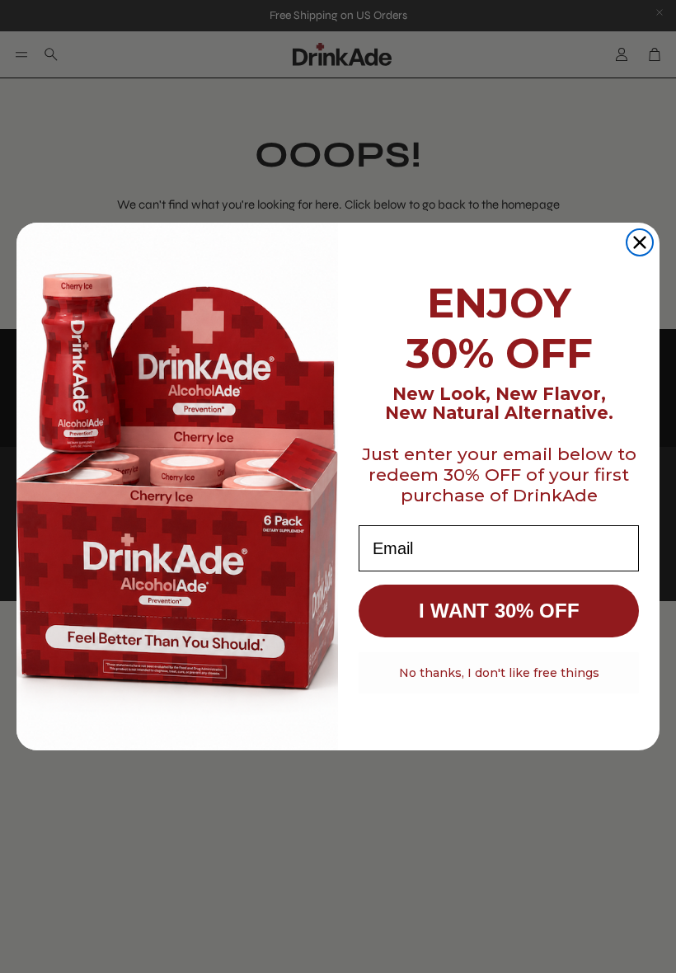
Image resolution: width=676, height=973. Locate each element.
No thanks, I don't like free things (499, 672)
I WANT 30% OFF (499, 610)
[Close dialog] (640, 242)
